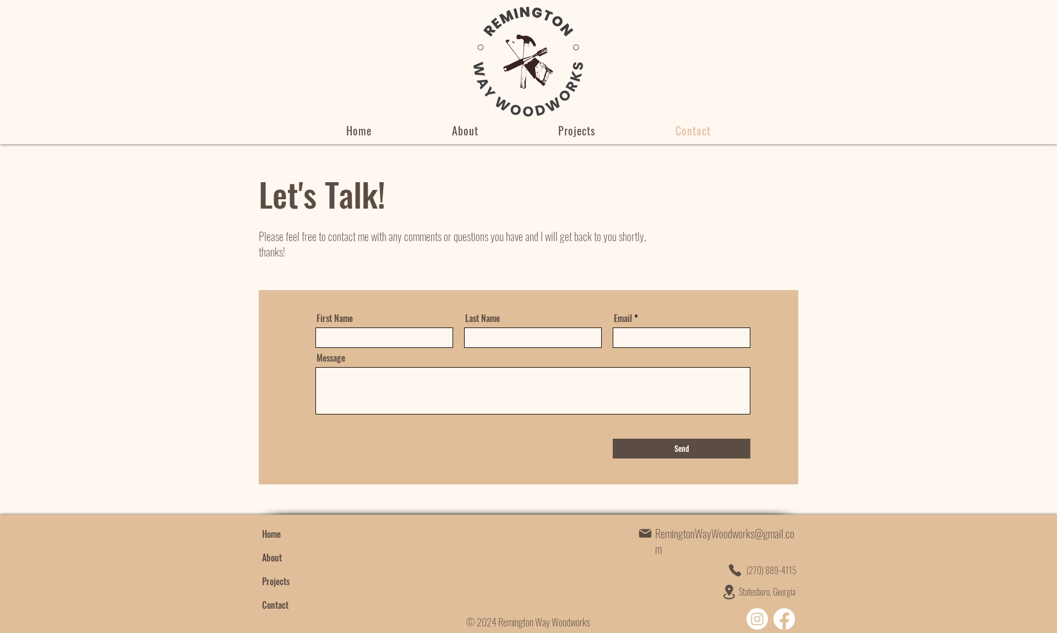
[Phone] (735, 570)
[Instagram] (757, 619)
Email (623, 318)
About (272, 557)
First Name (335, 318)
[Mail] (645, 533)
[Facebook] (784, 619)
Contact (275, 605)
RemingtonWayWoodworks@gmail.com (724, 541)
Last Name (482, 318)
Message (331, 357)
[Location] (729, 592)
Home (271, 534)
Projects (276, 581)
